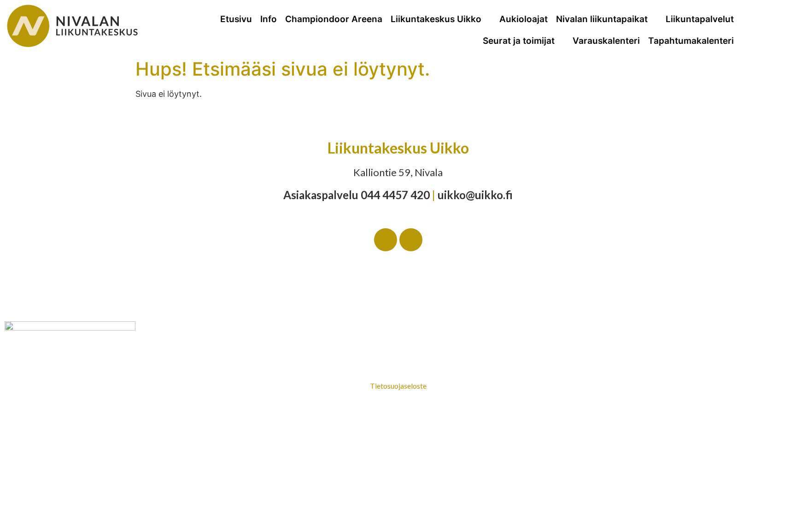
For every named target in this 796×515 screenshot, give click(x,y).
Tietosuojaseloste (398, 385)
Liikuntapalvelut (700, 19)
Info (268, 19)
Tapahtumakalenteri (691, 41)
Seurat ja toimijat (519, 41)
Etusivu (236, 19)
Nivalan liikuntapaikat (602, 19)
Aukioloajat (523, 19)
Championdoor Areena (333, 19)
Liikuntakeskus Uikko (436, 19)
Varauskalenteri (606, 41)
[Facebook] (385, 239)
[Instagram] (410, 239)
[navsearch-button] (778, 27)
